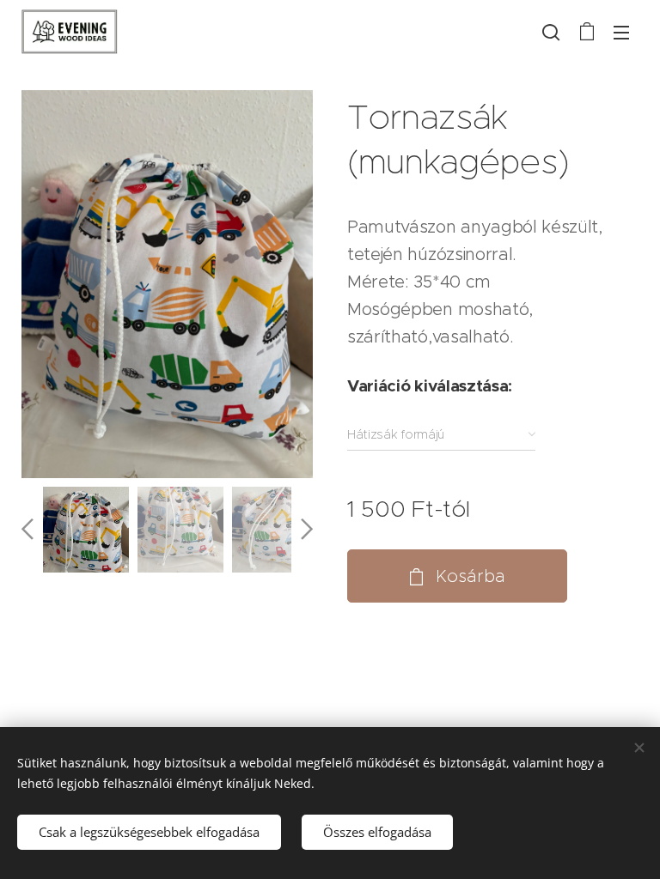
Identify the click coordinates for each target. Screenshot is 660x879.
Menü (621, 32)
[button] (551, 31)
